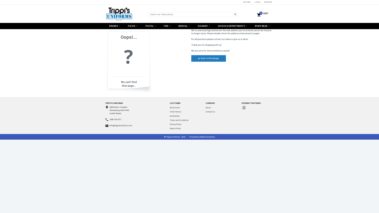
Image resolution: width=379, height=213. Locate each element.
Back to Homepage (210, 58)
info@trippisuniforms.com (120, 125)
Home (248, 2)
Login (257, 2)
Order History (175, 112)
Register (268, 2)
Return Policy (175, 128)
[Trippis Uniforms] (119, 14)
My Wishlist (175, 116)
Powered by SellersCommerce (202, 137)
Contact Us (210, 112)
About (208, 107)
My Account (175, 107)
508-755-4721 (115, 119)
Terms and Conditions (179, 120)
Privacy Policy (175, 124)
